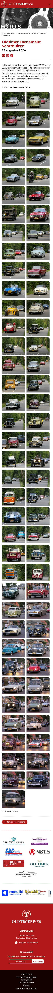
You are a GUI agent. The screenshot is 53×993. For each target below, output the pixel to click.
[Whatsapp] (7, 55)
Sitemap (26, 986)
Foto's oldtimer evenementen (21, 33)
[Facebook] (11, 55)
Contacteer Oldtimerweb (26, 938)
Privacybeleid (26, 980)
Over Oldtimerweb (26, 935)
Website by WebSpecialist (26, 988)
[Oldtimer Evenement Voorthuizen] (13, 100)
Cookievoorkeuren (26, 983)
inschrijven (38, 961)
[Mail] (3, 55)
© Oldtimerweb (27, 974)
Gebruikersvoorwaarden (26, 977)
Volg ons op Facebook (28, 942)
